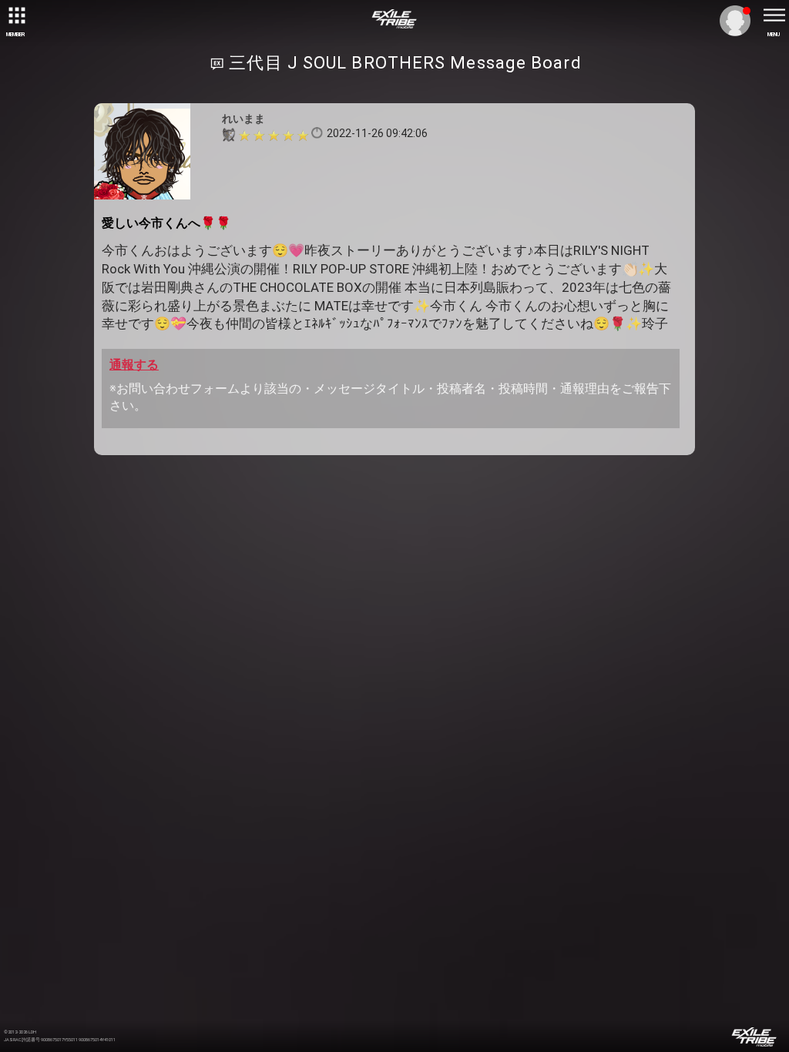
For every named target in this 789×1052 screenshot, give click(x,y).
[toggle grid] (15, 15)
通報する (134, 364)
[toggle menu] (773, 15)
